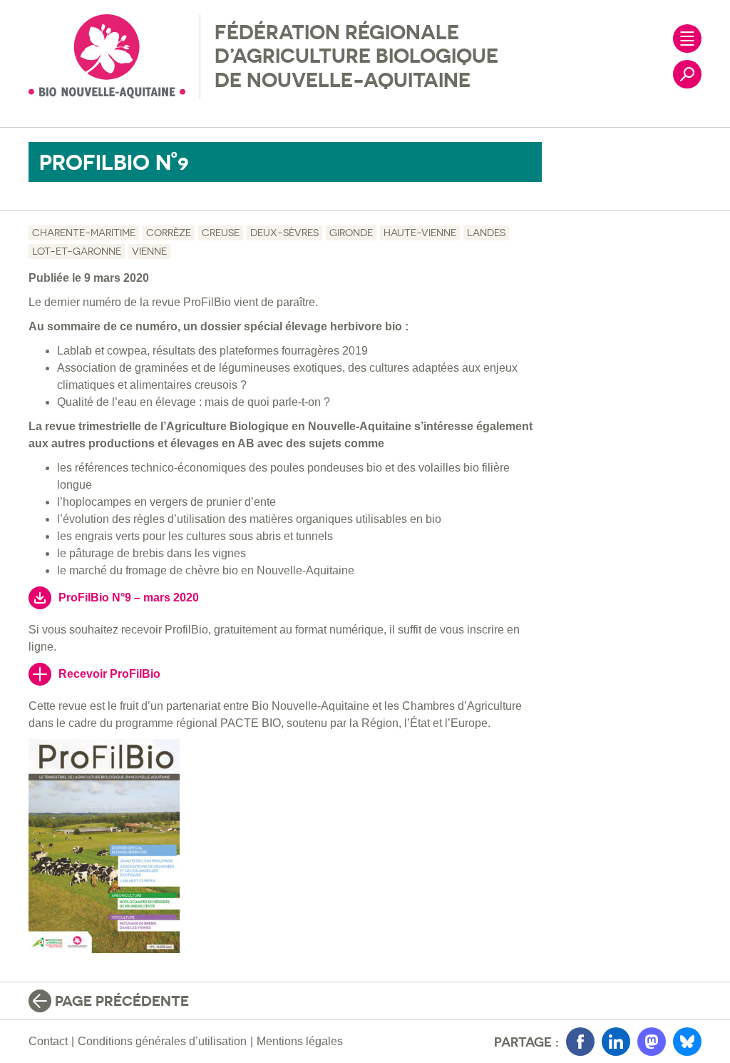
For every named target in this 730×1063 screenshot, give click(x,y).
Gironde (351, 232)
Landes (486, 232)
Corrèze (168, 232)
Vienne (149, 251)
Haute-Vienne (420, 232)
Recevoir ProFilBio (109, 674)
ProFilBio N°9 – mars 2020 (128, 597)
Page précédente (122, 1000)
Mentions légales (300, 1041)
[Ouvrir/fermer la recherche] (687, 74)
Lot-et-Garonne (76, 251)
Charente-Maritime (83, 232)
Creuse (221, 232)
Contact (48, 1041)
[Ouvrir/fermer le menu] (687, 38)
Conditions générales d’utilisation (162, 1041)
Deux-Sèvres (284, 232)
